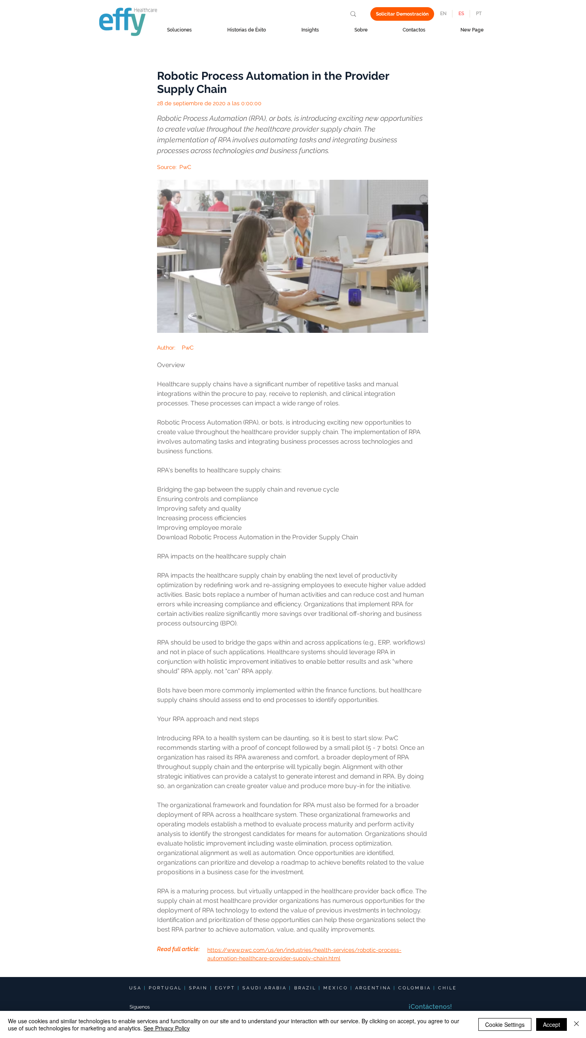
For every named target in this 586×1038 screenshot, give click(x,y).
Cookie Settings (505, 1024)
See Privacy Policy (167, 1028)
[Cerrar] (576, 1024)
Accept (551, 1024)
